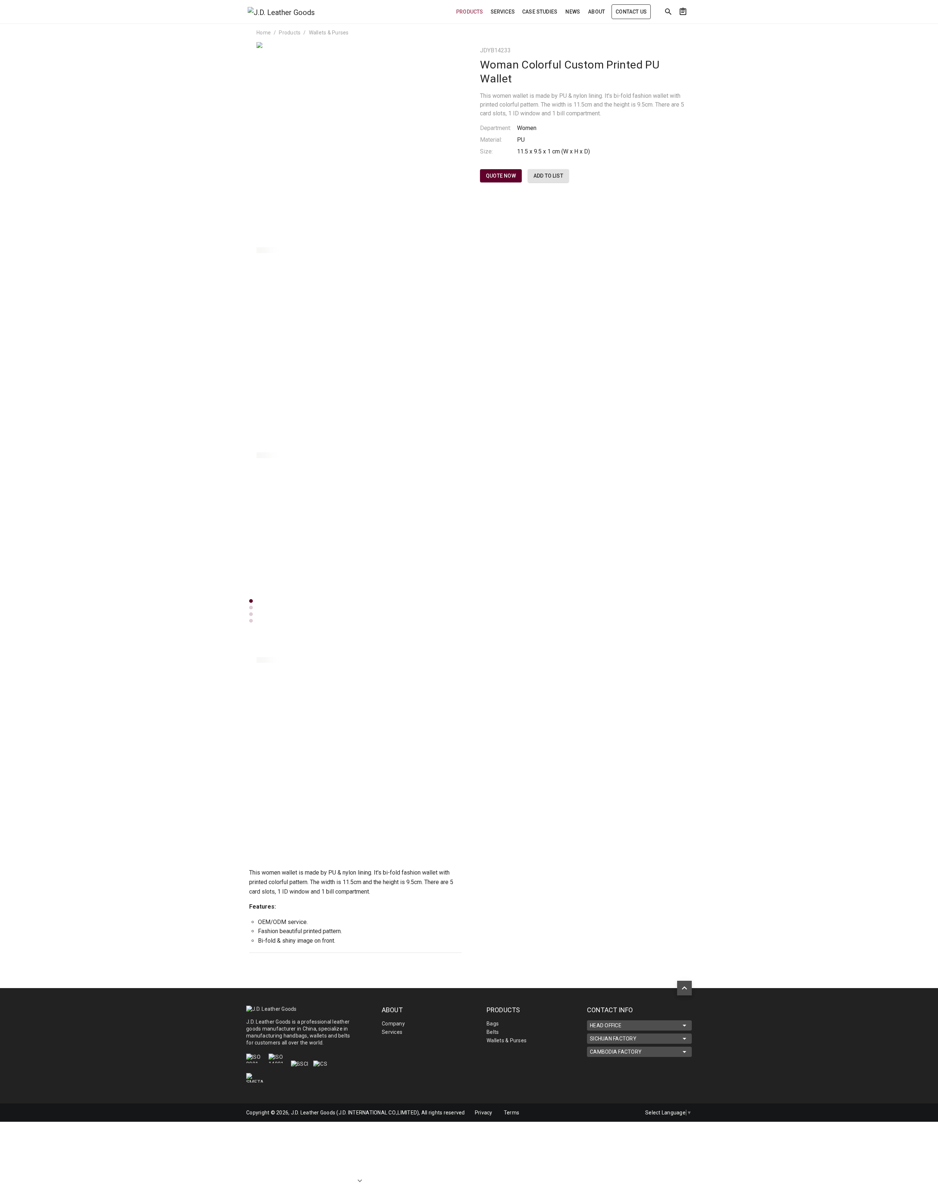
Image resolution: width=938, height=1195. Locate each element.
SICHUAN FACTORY (613, 1039)
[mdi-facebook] (613, 1112)
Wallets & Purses (329, 33)
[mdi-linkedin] (597, 1112)
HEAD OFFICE (605, 1025)
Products (289, 33)
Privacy (483, 1113)
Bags (493, 1024)
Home (263, 33)
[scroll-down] (360, 1184)
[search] (668, 11)
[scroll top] (684, 988)
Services (392, 1032)
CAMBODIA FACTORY (616, 1052)
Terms (511, 1113)
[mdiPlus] (751, 27)
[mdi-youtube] (628, 1112)
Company (393, 1024)
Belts (493, 1032)
